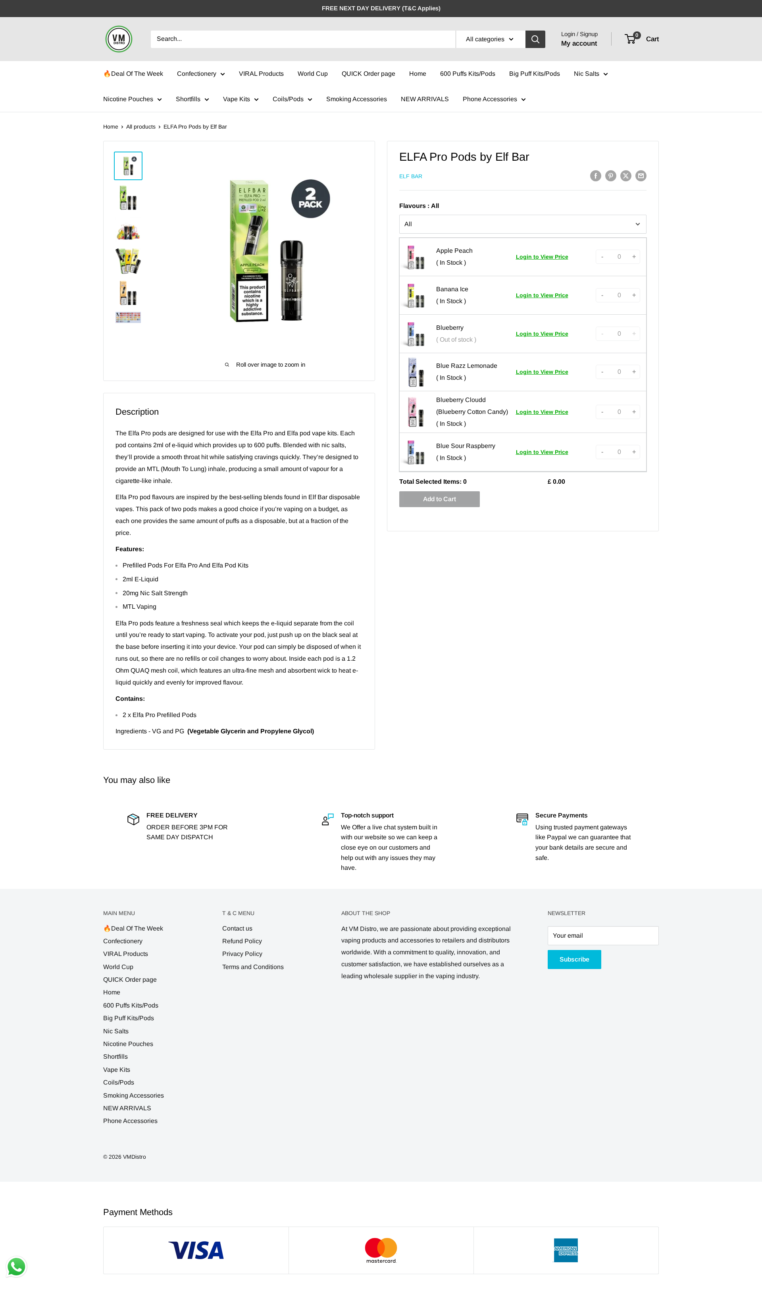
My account (579, 43)
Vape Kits (236, 99)
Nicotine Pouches (128, 99)
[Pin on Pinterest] (610, 175)
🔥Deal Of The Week (133, 73)
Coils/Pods (288, 99)
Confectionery (196, 73)
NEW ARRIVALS (425, 99)
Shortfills (188, 99)
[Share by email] (641, 175)
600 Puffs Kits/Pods (467, 73)
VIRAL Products (261, 73)
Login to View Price (542, 257)
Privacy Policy (242, 953)
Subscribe (574, 959)
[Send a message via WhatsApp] (16, 1266)
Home (417, 73)
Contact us (237, 928)
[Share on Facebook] (595, 175)
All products (141, 126)
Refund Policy (242, 941)
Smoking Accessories (356, 99)
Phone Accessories (490, 99)
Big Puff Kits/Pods (534, 73)
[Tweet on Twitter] (625, 175)
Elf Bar (410, 176)
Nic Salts (586, 73)
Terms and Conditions (253, 966)
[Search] (535, 39)
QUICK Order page (368, 73)
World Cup (313, 73)
